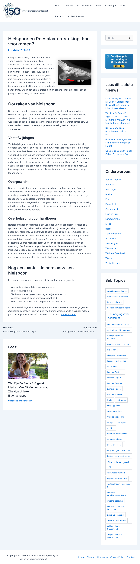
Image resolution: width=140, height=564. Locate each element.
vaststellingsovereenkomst (118, 485)
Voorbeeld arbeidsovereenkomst (117, 493)
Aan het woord (113, 179)
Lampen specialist (115, 394)
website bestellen (115, 501)
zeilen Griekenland (115, 515)
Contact (131, 557)
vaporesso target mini (117, 478)
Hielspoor (111, 350)
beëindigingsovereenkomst (118, 316)
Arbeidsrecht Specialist (117, 296)
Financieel (110, 204)
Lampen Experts (114, 383)
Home (58, 5)
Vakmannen (83, 5)
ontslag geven (113, 405)
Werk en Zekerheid (115, 253)
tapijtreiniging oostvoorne (118, 456)
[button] (90, 5)
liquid (109, 400)
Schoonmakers (113, 233)
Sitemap (91, 557)
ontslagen (121, 400)
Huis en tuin (111, 214)
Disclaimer (102, 557)
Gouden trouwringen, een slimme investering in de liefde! (118, 142)
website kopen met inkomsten (115, 507)
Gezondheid (14, 401)
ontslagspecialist (114, 411)
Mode (123, 5)
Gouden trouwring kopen (118, 344)
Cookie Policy (117, 557)
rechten (110, 428)
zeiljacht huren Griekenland (113, 527)
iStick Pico (111, 366)
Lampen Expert (114, 377)
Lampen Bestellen (115, 372)
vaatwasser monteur (116, 473)
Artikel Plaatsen (76, 16)
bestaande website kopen (118, 308)
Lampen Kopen (114, 389)
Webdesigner (112, 243)
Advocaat (110, 184)
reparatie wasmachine (117, 433)
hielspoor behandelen (116, 355)
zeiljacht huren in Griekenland (114, 535)
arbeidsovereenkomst (117, 291)
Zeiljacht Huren (113, 263)
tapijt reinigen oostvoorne (118, 450)
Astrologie (110, 5)
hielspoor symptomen (116, 361)
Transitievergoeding (118, 464)
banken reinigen (114, 302)
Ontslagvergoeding (115, 417)
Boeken (109, 194)
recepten (122, 422)
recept (110, 422)
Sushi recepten (114, 445)
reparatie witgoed (115, 439)
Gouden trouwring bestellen (115, 337)
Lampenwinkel (112, 218)
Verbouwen (111, 238)
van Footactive (68, 314)
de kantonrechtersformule (118, 330)
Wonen (69, 5)
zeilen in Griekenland (116, 520)
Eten (98, 5)
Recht (58, 16)
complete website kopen (118, 324)
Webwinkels (111, 248)
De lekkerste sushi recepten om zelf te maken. (115, 131)
